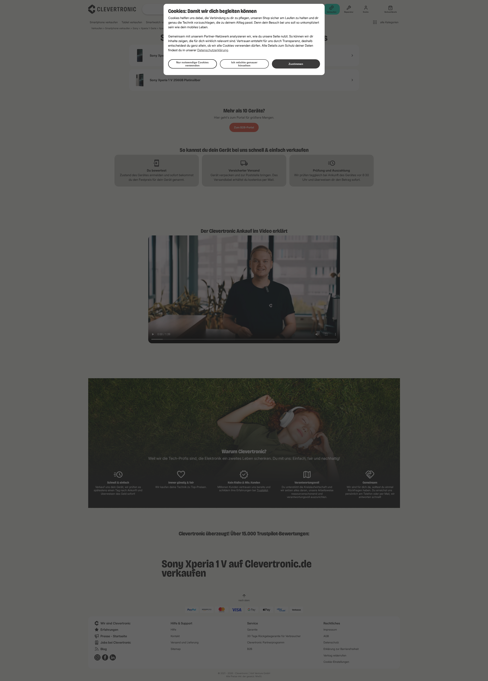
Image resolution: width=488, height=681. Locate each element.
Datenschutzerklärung (212, 50)
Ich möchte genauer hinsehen (244, 64)
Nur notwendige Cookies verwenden (192, 64)
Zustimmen (296, 63)
